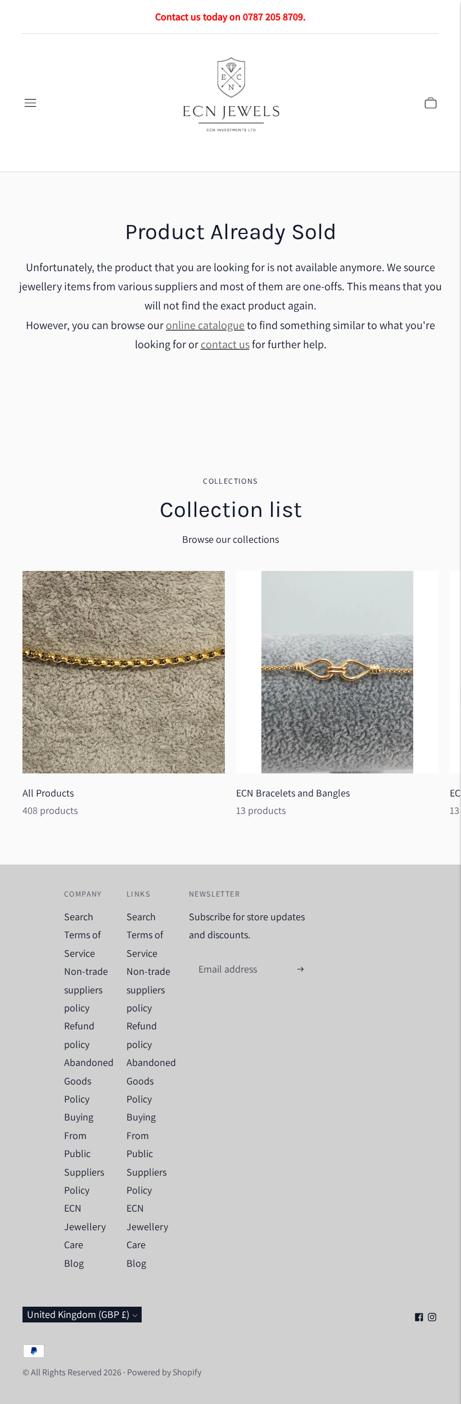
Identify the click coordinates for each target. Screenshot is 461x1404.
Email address (226, 958)
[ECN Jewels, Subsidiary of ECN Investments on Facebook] (419, 1317)
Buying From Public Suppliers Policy (84, 1153)
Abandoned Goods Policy (89, 1080)
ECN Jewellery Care (85, 1226)
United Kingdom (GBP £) (78, 1314)
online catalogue (205, 325)
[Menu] (30, 103)
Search (78, 916)
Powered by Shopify (164, 1372)
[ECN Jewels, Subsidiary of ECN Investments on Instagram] (432, 1317)
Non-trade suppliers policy (86, 989)
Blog (74, 1263)
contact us (225, 344)
